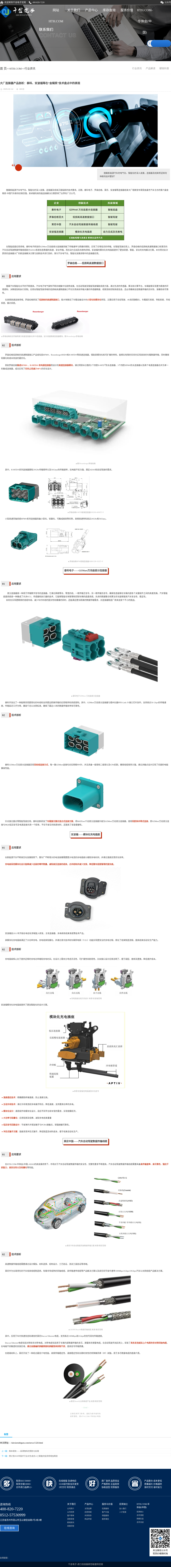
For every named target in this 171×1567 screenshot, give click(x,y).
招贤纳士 (123, 1504)
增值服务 (105, 1515)
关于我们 (73, 10)
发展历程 (70, 1526)
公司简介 (70, 1508)
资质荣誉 (70, 1519)
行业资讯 (30, 68)
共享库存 (88, 1515)
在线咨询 (9, 1528)
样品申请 (88, 1519)
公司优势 (70, 1512)
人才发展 (122, 1512)
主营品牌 (88, 1508)
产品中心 (91, 10)
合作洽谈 (140, 1522)
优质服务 (105, 1508)
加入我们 (122, 1508)
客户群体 (70, 1515)
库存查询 (109, 10)
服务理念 (105, 1519)
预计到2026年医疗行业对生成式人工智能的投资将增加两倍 (33, 1456)
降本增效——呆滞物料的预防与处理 (24, 1451)
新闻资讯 (70, 1522)
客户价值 (105, 1512)
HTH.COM (16, 68)
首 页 (3, 68)
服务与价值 (107, 1504)
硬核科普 (164, 68)
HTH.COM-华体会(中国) (145, 21)
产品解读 (150, 68)
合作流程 (140, 1515)
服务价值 (127, 10)
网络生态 (140, 1519)
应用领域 (88, 1512)
